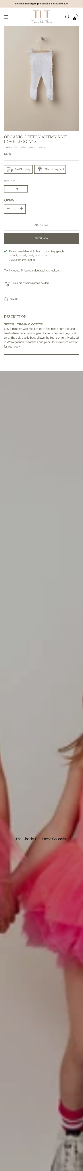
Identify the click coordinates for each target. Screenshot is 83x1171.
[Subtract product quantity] (21, 208)
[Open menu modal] (6, 16)
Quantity (9, 200)
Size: (9, 181)
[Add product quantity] (8, 208)
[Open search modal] (67, 16)
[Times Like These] (41, 16)
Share (14, 299)
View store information (22, 259)
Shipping (26, 270)
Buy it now (41, 238)
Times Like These (15, 147)
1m (16, 189)
